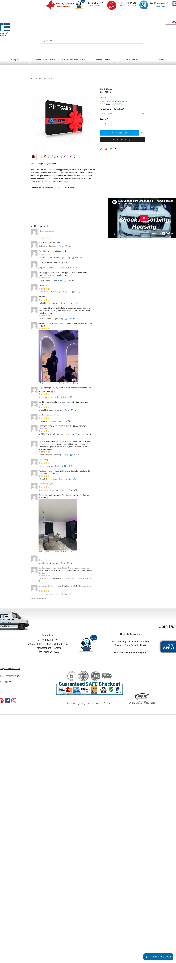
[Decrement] (101, 123)
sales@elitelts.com (58, 644)
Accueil (34, 78)
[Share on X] (116, 149)
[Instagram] (13, 700)
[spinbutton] (105, 123)
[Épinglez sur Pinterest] (106, 149)
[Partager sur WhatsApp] (111, 149)
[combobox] (122, 113)
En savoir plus (117, 104)
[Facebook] (7, 700)
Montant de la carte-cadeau (112, 109)
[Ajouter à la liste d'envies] (142, 133)
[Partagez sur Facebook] (101, 149)
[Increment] (109, 123)
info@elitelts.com (37, 644)
